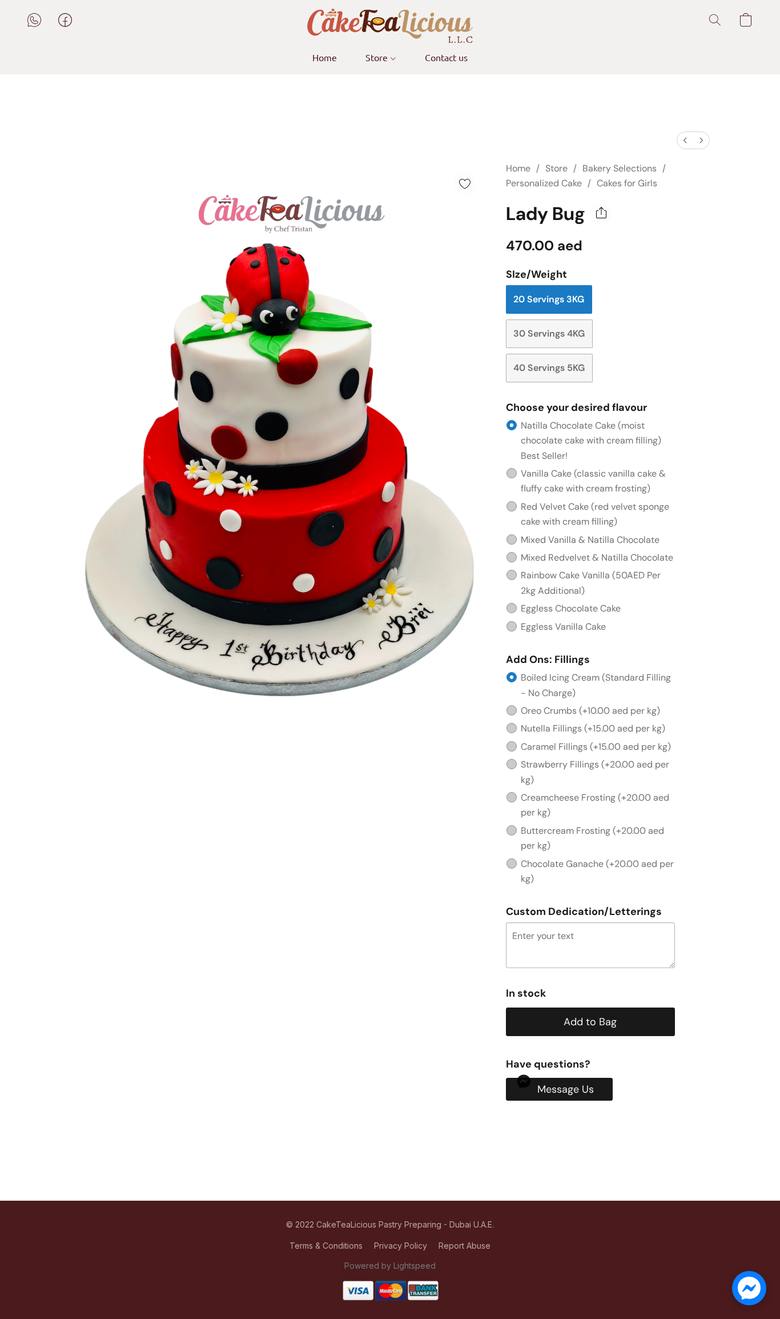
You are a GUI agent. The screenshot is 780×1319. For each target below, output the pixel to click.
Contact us (446, 57)
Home (324, 57)
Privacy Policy (400, 1245)
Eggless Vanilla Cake (563, 627)
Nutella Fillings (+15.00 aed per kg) (593, 728)
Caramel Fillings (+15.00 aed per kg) (596, 747)
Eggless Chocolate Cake (571, 608)
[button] (390, 26)
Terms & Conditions (326, 1245)
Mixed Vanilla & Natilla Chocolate (590, 540)
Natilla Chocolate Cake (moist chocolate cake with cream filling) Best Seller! (591, 440)
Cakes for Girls (627, 183)
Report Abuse (464, 1245)
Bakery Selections (619, 168)
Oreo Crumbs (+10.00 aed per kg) (590, 711)
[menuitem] (685, 140)
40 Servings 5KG (549, 368)
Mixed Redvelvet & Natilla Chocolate (597, 557)
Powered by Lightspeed (390, 1265)
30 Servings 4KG (549, 333)
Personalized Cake (544, 183)
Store (377, 57)
